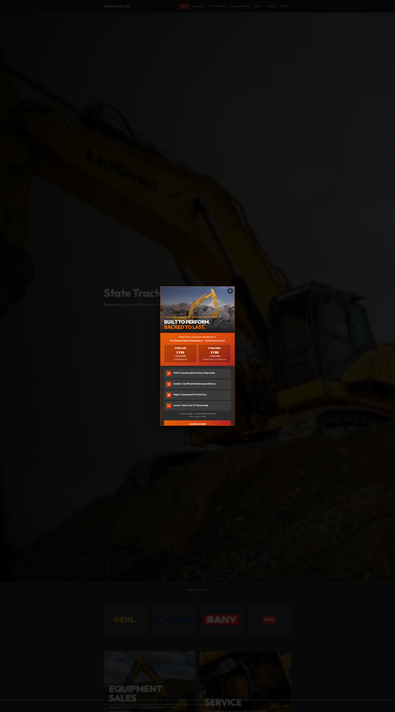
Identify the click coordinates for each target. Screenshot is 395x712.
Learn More (197, 424)
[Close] (230, 291)
